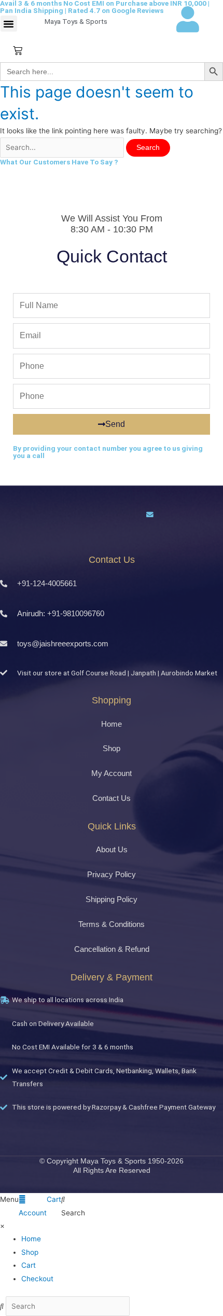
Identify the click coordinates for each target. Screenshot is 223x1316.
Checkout (37, 1279)
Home (31, 1239)
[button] (9, 24)
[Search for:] (63, 147)
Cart (28, 1265)
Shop (29, 1252)
